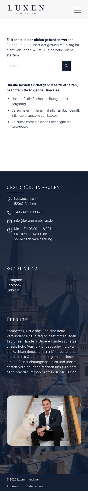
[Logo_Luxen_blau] (26, 10)
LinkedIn (13, 290)
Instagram (14, 280)
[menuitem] (75, 10)
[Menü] (75, 10)
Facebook (14, 285)
